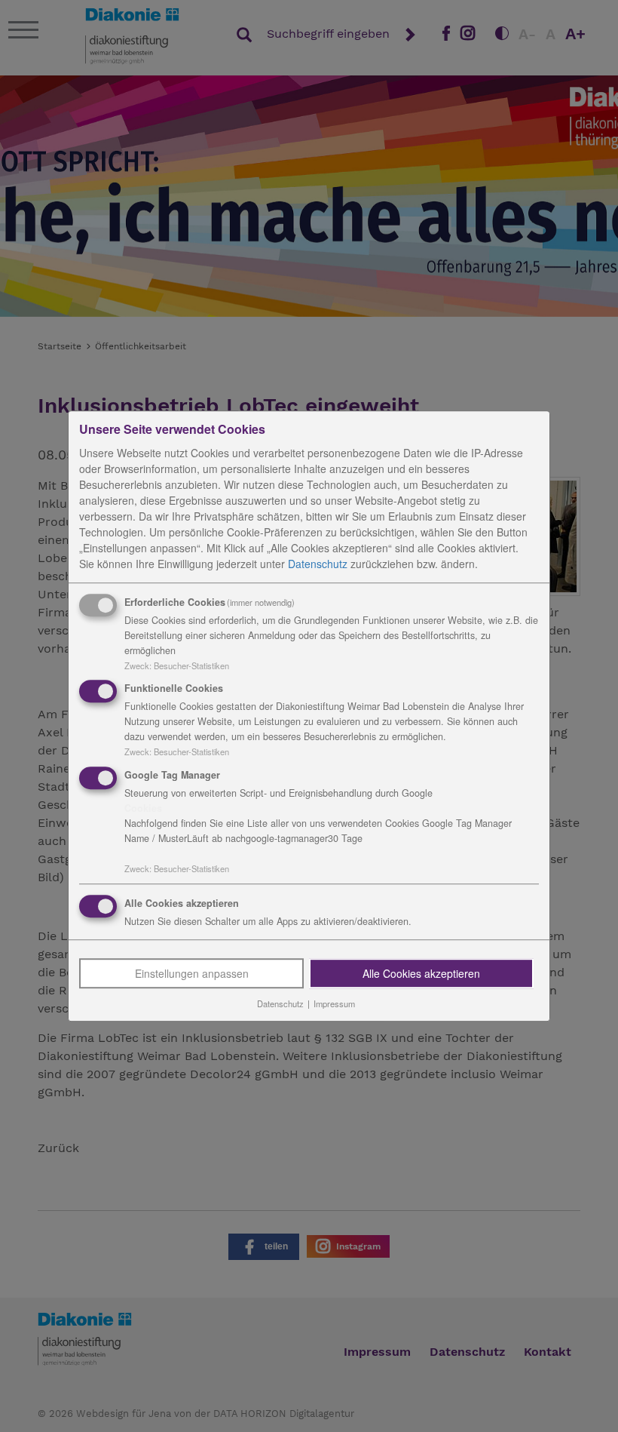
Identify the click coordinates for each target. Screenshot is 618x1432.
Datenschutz (317, 563)
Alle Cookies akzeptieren (421, 973)
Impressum (334, 1003)
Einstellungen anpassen (192, 973)
